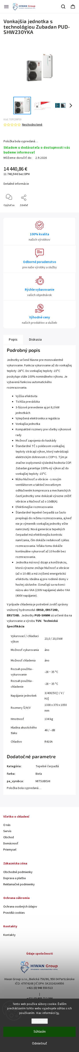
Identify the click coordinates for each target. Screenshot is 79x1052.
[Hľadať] (63, 6)
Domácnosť (10, 843)
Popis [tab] (13, 339)
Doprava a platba (14, 878)
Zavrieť (68, 212)
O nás (7, 825)
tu (57, 1013)
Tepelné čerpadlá (47, 766)
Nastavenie (39, 1021)
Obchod (8, 837)
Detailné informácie (16, 184)
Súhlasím (40, 1031)
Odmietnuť (39, 1043)
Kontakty (9, 935)
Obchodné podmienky (17, 872)
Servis (7, 831)
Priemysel (9, 849)
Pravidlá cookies (14, 913)
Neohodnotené (32, 124)
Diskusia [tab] (35, 339)
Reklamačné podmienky (19, 884)
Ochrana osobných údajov (20, 906)
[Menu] (6, 6)
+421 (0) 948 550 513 (40, 988)
